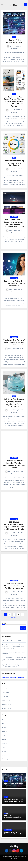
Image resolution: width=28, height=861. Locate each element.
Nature (4, 751)
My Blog (13, 5)
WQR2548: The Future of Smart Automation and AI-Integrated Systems (14, 342)
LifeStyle (4, 743)
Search (4, 623)
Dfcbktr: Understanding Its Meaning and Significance (14, 163)
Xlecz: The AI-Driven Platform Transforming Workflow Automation (14, 586)
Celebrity (4, 731)
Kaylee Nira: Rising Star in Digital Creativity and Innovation (14, 283)
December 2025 (6, 704)
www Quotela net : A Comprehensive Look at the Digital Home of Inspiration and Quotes (14, 659)
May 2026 (5, 688)
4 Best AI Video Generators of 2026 (12, 641)
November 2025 (6, 708)
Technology (14, 216)
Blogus (22, 856)
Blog (14, 37)
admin (11, 46)
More (3, 747)
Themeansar (13, 858)
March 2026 (5, 692)
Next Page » (14, 617)
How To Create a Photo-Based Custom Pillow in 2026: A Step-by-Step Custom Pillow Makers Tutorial (14, 101)
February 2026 (6, 696)
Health (4, 739)
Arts (3, 719)
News (14, 157)
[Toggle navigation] (2, 4)
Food (3, 735)
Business (4, 727)
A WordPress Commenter (9, 677)
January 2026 (6, 700)
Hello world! (21, 677)
